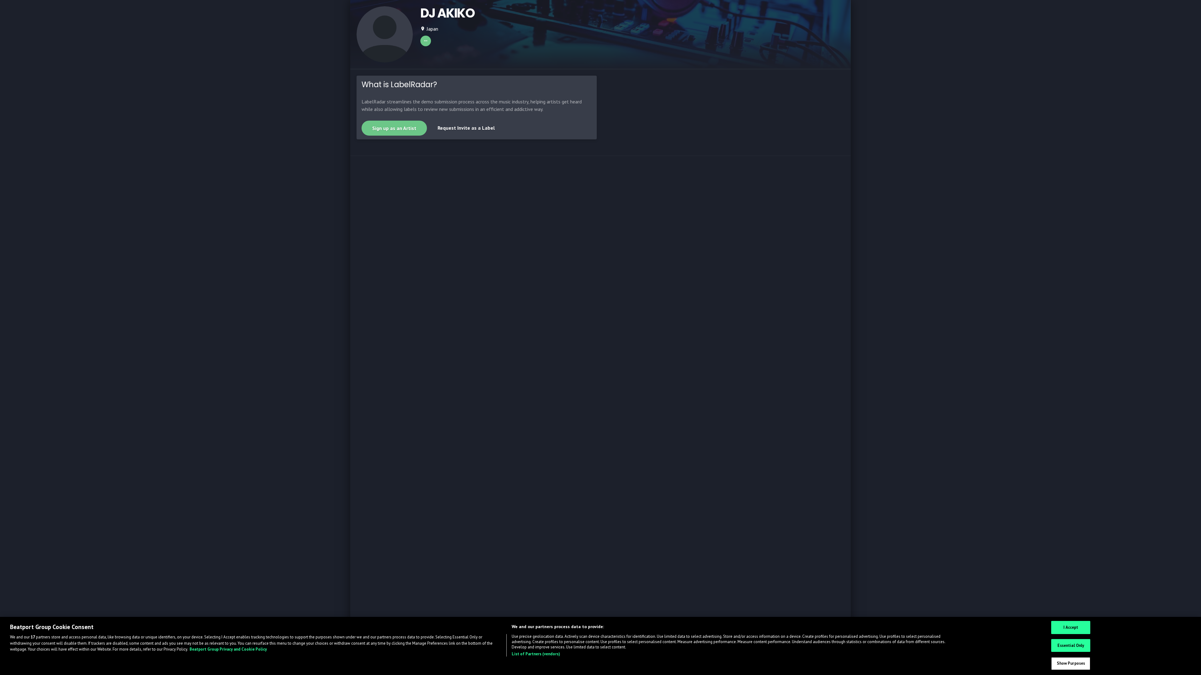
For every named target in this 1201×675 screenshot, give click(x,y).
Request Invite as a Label (466, 128)
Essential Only (1070, 645)
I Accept (1070, 627)
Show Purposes (1071, 663)
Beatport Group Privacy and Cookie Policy (228, 649)
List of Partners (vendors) (536, 654)
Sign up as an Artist (394, 128)
